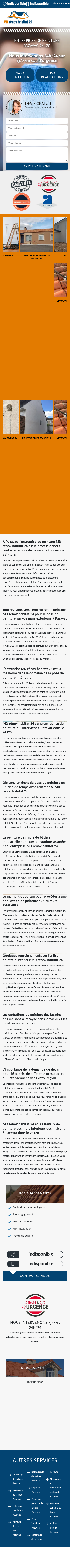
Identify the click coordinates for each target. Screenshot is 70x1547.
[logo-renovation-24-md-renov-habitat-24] (18, 17)
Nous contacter (20, 75)
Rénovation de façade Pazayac (18, 1495)
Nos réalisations (52, 75)
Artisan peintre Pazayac (54, 1528)
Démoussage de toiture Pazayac (37, 1476)
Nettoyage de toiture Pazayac (18, 1479)
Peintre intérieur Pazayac (35, 1523)
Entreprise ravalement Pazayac (18, 1510)
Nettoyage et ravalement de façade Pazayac (56, 1488)
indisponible (14, 4)
